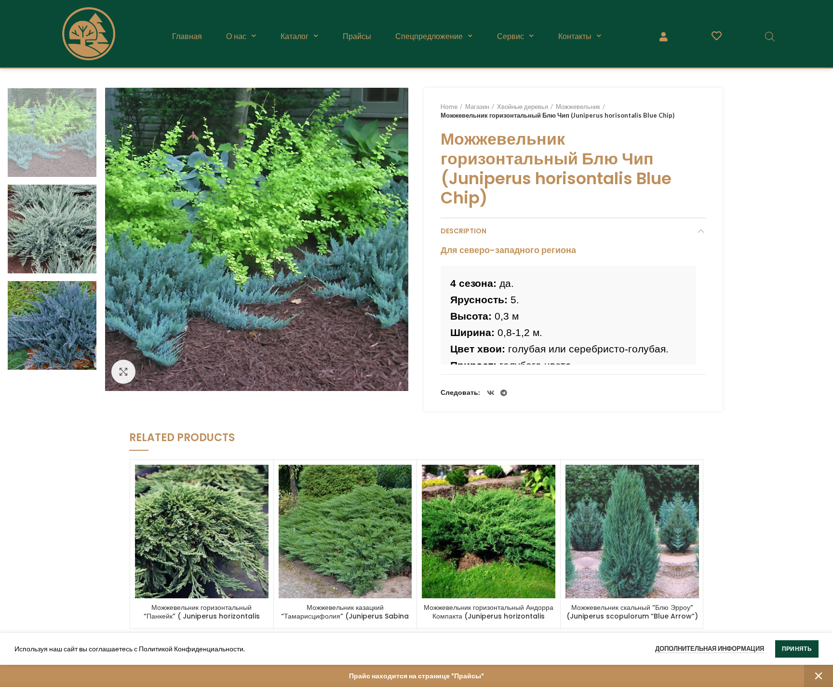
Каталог (295, 36)
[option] (52, 132)
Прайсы (357, 36)
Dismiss (818, 676)
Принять (797, 648)
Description (463, 231)
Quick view (261, 480)
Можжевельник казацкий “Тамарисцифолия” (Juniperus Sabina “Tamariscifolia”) (345, 616)
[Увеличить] (123, 372)
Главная (187, 36)
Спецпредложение (429, 36)
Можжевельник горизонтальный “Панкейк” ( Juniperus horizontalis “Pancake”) (202, 616)
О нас (236, 36)
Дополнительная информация (709, 648)
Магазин (477, 106)
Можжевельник (578, 106)
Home (449, 106)
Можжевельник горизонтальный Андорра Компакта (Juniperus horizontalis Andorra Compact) (488, 616)
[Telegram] (503, 393)
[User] (663, 36)
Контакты (574, 36)
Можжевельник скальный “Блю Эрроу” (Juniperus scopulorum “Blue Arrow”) (632, 611)
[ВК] (490, 393)
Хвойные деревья (522, 106)
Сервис (510, 36)
